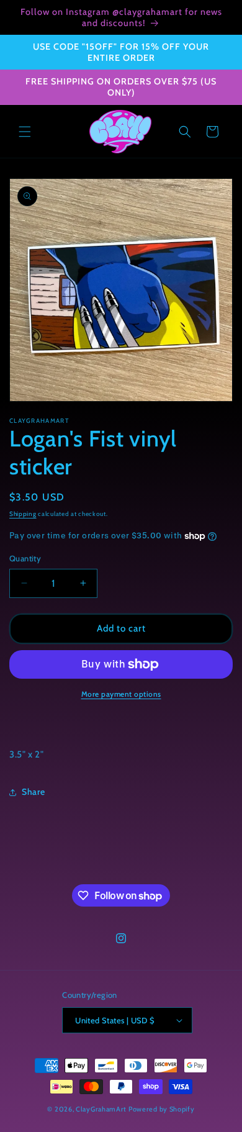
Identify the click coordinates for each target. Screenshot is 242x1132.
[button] (24, 131)
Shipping (23, 514)
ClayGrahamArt (101, 1109)
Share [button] (33, 791)
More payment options (121, 694)
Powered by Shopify (161, 1109)
